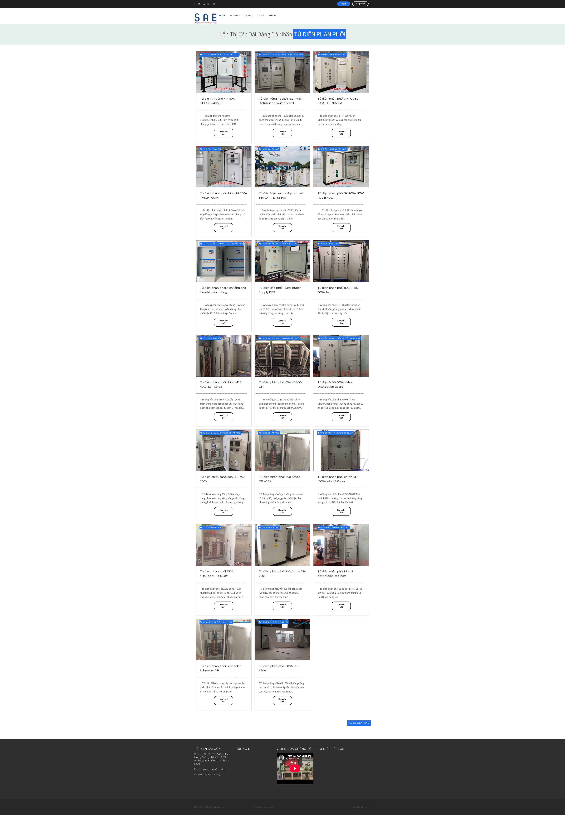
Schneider (208, 622)
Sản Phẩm (235, 15)
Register (360, 4)
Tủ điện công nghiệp (213, 244)
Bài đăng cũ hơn (359, 723)
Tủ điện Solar (346, 433)
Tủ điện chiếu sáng (270, 338)
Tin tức (261, 15)
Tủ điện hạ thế (277, 54)
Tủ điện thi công (230, 54)
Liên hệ (273, 15)
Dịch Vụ (249, 15)
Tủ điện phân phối (212, 54)
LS (321, 527)
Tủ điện (265, 54)
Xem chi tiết (224, 132)
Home (222, 15)
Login (344, 4)
